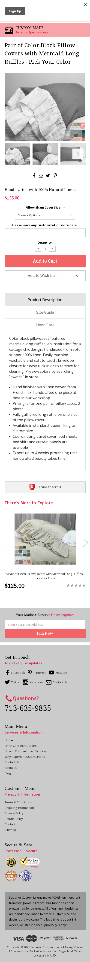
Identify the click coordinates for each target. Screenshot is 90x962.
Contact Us (12, 762)
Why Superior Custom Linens (25, 757)
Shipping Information (19, 808)
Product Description (45, 299)
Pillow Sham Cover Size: (45, 207)
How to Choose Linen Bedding (25, 751)
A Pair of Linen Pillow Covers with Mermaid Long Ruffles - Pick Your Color (45, 576)
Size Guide (45, 312)
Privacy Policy (14, 813)
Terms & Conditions (18, 802)
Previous (12, 154)
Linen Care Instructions (21, 746)
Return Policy (14, 819)
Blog (8, 773)
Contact (10, 824)
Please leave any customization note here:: (45, 225)
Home (9, 740)
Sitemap (10, 830)
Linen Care (45, 324)
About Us (11, 768)
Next (77, 154)
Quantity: (45, 242)
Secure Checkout (49, 487)
